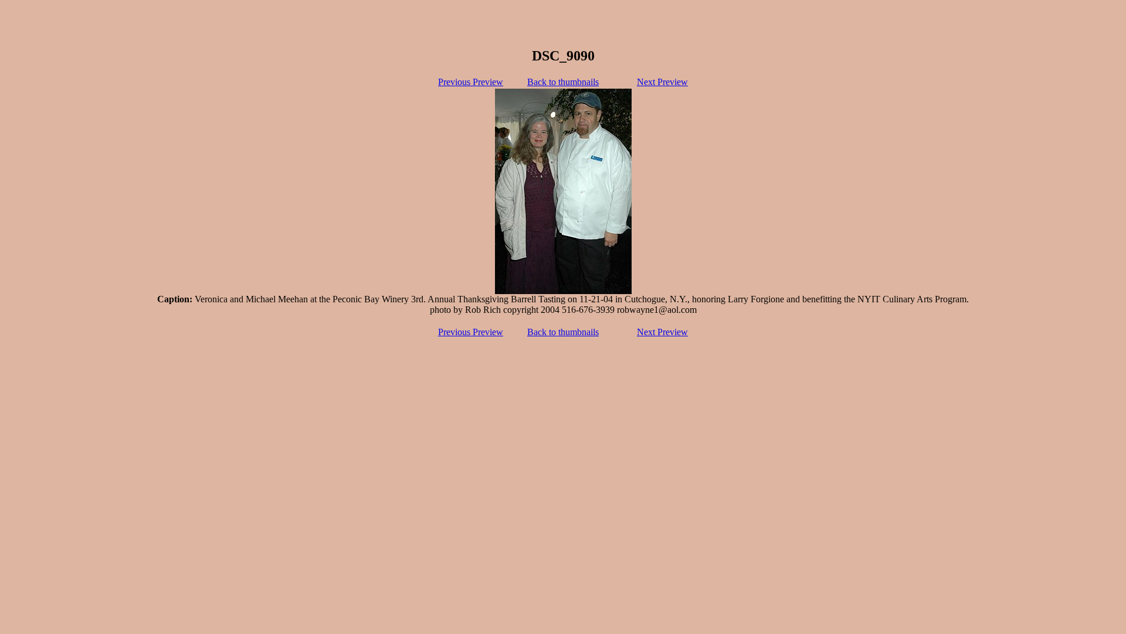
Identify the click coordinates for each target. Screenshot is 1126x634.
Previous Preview (470, 82)
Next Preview (662, 82)
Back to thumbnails (563, 82)
